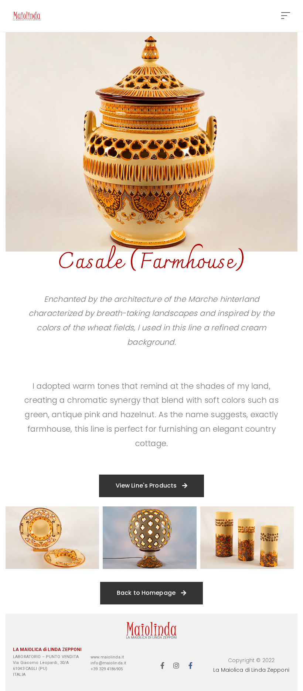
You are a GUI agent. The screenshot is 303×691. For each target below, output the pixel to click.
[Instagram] (176, 665)
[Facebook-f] (162, 665)
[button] (285, 16)
